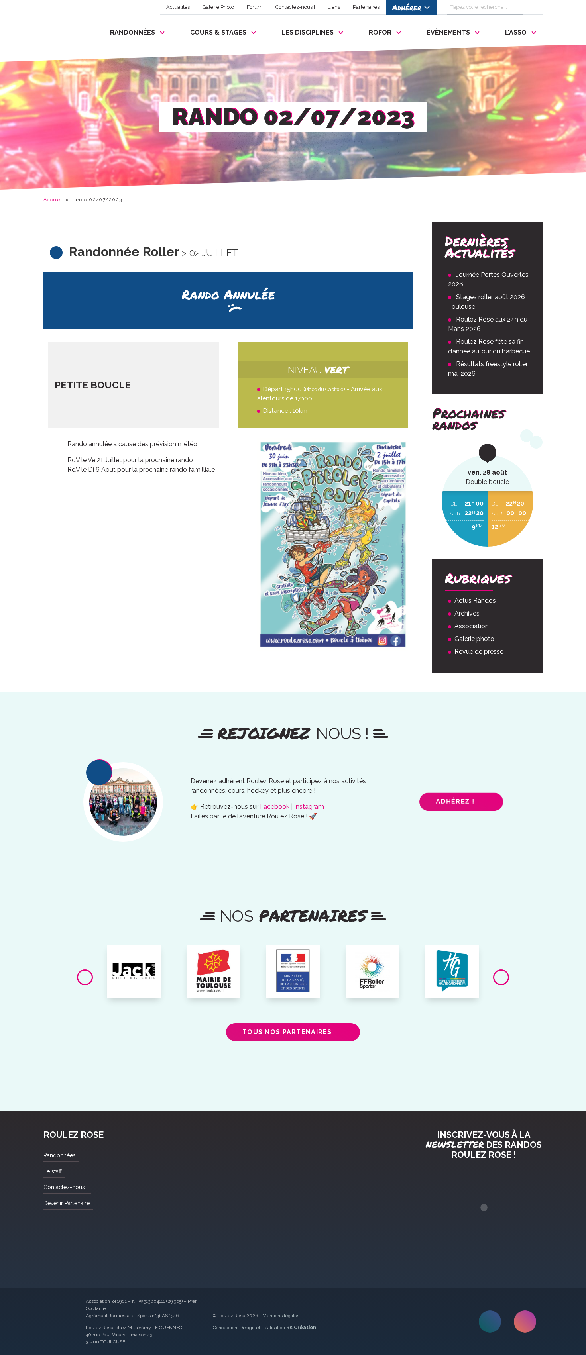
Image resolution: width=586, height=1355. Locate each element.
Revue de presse (478, 651)
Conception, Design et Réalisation (264, 1327)
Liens (334, 7)
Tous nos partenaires (287, 1032)
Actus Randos (475, 600)
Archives (467, 613)
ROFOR (380, 32)
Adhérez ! (455, 801)
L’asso (516, 32)
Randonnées (132, 32)
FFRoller (372, 953)
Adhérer (406, 7)
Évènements (448, 32)
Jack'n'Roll (133, 953)
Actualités (178, 7)
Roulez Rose (62, 30)
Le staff (52, 1171)
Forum (255, 7)
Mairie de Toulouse (213, 957)
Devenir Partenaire (66, 1203)
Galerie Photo (218, 7)
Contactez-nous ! (295, 7)
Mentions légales (280, 1315)
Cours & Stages (218, 32)
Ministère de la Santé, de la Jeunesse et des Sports (293, 963)
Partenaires (366, 7)
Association (471, 626)
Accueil (53, 199)
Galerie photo (474, 639)
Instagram (309, 806)
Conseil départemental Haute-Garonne (452, 960)
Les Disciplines (307, 32)
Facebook (274, 806)
